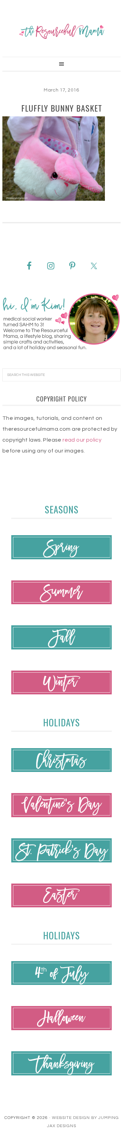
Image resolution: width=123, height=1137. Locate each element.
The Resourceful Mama (61, 31)
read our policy (82, 440)
